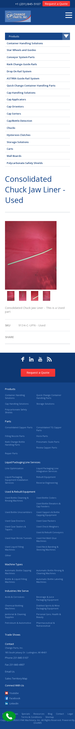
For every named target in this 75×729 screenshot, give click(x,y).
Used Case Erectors (15, 520)
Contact (60, 713)
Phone (16, 657)
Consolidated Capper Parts (18, 427)
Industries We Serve (17, 591)
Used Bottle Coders (46, 497)
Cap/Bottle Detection (19, 120)
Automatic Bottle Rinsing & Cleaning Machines (50, 572)
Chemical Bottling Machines (14, 607)
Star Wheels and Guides (21, 50)
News (15, 713)
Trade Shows (12, 634)
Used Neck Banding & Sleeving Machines (47, 548)
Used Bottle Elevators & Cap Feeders (48, 505)
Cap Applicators (16, 99)
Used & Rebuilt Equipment (20, 491)
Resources (38, 713)
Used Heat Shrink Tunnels (18, 538)
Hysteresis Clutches (18, 135)
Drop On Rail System (19, 71)
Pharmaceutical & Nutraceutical (45, 624)
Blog (50, 713)
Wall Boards (14, 156)
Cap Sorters (14, 113)
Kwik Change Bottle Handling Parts (15, 443)
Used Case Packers (46, 520)
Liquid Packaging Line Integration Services (47, 470)
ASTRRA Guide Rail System (23, 78)
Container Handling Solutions (25, 43)
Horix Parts (42, 436)
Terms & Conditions (31, 717)
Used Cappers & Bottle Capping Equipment (48, 513)
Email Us (10, 671)
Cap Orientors (15, 106)
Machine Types (14, 564)
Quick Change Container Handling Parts (31, 85)
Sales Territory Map (16, 678)
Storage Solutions (18, 142)
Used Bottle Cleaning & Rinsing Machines (17, 499)
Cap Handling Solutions (21, 92)
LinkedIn (13, 703)
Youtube (14, 693)
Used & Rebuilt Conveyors (49, 532)
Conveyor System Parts (21, 57)
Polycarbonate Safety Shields (25, 163)
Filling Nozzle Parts (14, 436)
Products (10, 389)
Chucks (11, 128)
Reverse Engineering (47, 482)
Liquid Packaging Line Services (22, 462)
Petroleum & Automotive (18, 622)
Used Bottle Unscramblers (18, 512)
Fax (14, 664)
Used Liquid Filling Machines (14, 548)
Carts (10, 148)
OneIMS (37, 722)
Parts (8, 421)
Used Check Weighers (47, 526)
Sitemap (49, 717)
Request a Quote (56, 4)
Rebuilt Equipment (46, 476)
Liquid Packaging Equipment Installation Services (16, 479)
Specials (26, 713)
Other (8, 555)
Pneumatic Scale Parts (47, 441)
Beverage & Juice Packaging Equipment (47, 598)
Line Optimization (14, 468)
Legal (70, 713)
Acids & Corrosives (14, 596)
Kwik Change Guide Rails (22, 64)
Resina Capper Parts (46, 447)
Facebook (14, 698)
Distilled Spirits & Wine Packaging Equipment (48, 607)
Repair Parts (11, 453)
